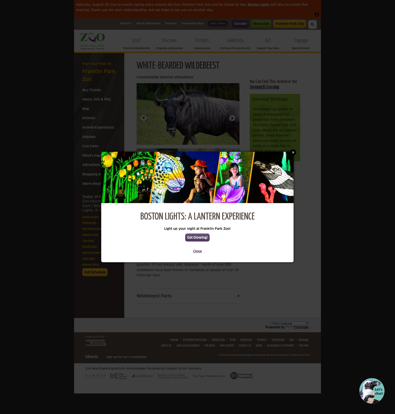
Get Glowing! (197, 237)
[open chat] (372, 391)
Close (197, 251)
